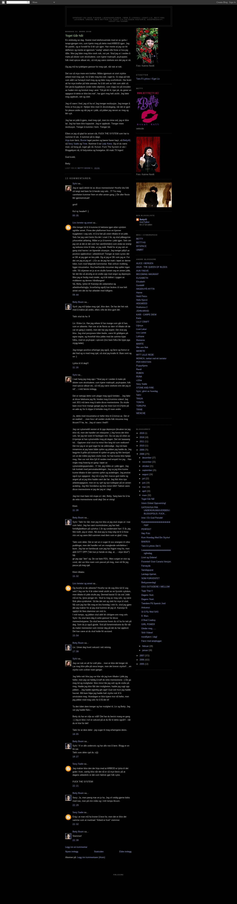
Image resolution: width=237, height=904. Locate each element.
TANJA (139, 398)
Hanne (139, 292)
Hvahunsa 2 (141, 307)
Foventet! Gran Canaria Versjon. (156, 561)
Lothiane (140, 336)
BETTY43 (140, 242)
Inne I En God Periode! (152, 518)
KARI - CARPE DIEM (146, 314)
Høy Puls (145, 533)
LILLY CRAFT (142, 322)
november (147, 462)
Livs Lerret (141, 333)
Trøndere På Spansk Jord (153, 603)
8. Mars (144, 616)
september (147, 470)
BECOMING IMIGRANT (147, 274)
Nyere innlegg (71, 851)
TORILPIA (141, 406)
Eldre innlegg (125, 851)
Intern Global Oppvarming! (153, 503)
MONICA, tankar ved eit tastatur (151, 358)
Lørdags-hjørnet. (149, 574)
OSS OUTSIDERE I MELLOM (155, 586)
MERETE (140, 351)
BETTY (139, 239)
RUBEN (139, 373)
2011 (142, 441)
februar (145, 646)
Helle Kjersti (142, 300)
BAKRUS (145, 542)
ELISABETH (142, 278)
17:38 (76, 651)
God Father (144, 222)
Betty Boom (78, 302)
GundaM (140, 285)
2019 (142, 433)
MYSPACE (141, 246)
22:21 (76, 786)
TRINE (139, 409)
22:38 (76, 840)
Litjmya (139, 325)
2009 (142, 450)
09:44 (76, 295)
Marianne (140, 340)
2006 (142, 660)
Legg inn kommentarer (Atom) (91, 857)
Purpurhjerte (142, 365)
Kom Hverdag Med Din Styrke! (155, 537)
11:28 (76, 510)
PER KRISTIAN (143, 362)
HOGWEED (141, 303)
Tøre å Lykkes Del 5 (150, 546)
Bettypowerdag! (148, 582)
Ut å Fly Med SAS (149, 612)
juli (143, 478)
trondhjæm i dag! (149, 637)
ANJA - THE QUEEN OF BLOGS (151, 267)
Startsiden (99, 851)
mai (144, 487)
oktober (146, 466)
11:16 (76, 367)
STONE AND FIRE (145, 387)
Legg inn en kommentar (76, 847)
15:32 (76, 576)
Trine (85, 143)
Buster (83, 140)
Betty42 (119, 13)
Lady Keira (107, 143)
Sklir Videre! (147, 632)
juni (144, 483)
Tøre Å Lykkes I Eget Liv (148, 79)
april (144, 491)
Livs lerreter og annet (82, 223)
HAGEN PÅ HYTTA (145, 289)
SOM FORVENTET (150, 578)
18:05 (76, 734)
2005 (142, 664)
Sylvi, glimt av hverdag (147, 391)
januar (145, 650)
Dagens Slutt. (147, 595)
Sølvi (138, 395)
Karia (138, 318)
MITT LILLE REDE (145, 355)
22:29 (76, 805)
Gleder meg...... (148, 628)
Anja (67, 140)
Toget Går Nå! (147, 499)
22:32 (76, 824)
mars (145, 495)
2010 (142, 445)
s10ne (139, 380)
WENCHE (140, 413)
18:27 (76, 756)
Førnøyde (145, 566)
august (145, 474)
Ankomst (145, 607)
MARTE (140, 344)
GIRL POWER (148, 624)
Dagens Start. (147, 599)
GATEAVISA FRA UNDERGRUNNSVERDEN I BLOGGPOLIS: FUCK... (155, 510)
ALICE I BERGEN (144, 263)
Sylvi (75, 183)
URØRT (139, 250)
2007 (142, 655)
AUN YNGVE (142, 271)
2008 (142, 454)
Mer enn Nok (142, 347)
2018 (142, 437)
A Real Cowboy (148, 620)
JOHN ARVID (142, 311)
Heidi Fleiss (141, 296)
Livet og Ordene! (149, 557)
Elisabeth (140, 281)
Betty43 (143, 219)
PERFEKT (146, 529)
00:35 (76, 215)
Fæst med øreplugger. (151, 641)
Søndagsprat (147, 570)
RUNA (139, 376)
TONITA (140, 402)
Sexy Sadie (73, 143)
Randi (139, 369)
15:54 (76, 635)
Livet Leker (141, 329)
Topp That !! (147, 591)
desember (147, 457)
